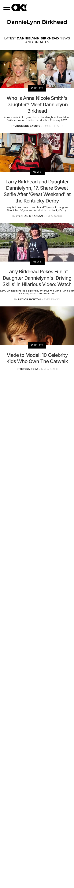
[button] (7, 8)
